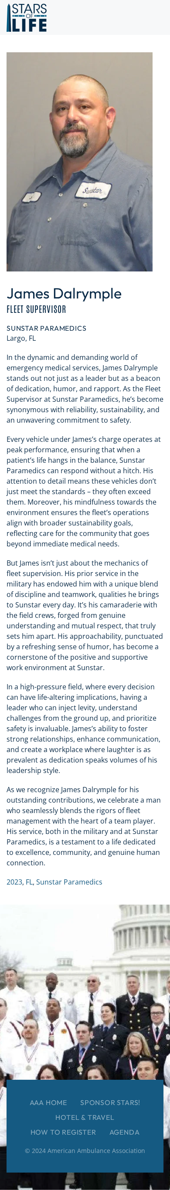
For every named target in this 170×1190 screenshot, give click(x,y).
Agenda (124, 1132)
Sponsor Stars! (110, 1102)
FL (29, 882)
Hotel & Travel (84, 1117)
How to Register (63, 1132)
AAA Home (48, 1102)
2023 (14, 882)
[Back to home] (27, 17)
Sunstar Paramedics (69, 882)
